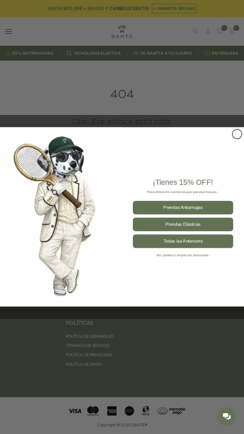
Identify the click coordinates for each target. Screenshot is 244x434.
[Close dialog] (237, 134)
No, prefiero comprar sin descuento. (183, 255)
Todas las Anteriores (183, 241)
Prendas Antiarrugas (183, 207)
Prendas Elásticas (183, 224)
